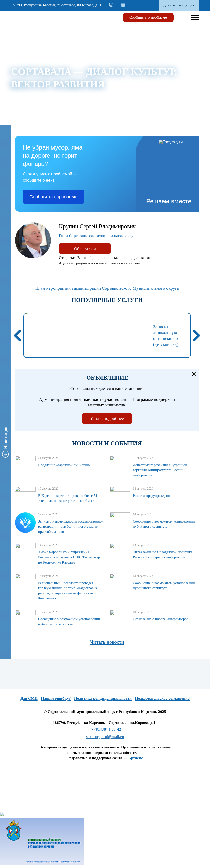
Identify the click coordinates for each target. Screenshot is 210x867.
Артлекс (135, 758)
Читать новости (107, 642)
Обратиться (85, 248)
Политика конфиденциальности (103, 698)
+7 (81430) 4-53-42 (105, 729)
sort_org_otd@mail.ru (105, 737)
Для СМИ (29, 698)
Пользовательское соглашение (162, 698)
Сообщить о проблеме (148, 17)
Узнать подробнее (107, 418)
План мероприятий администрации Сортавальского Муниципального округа (107, 288)
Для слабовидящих (179, 5)
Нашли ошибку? (56, 698)
